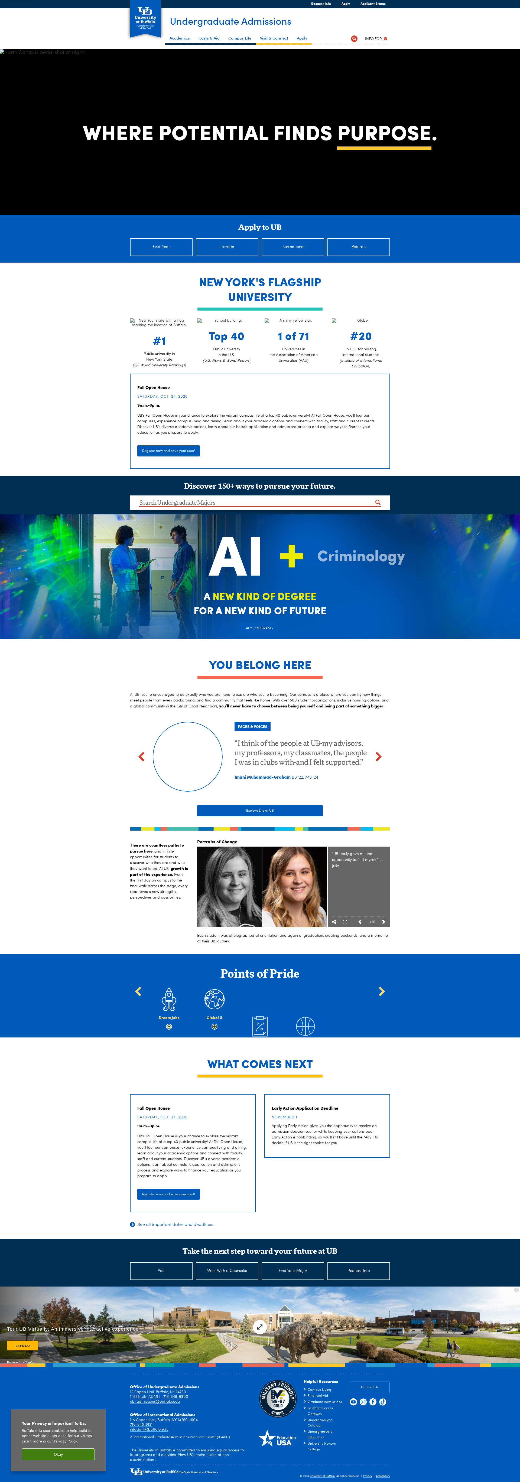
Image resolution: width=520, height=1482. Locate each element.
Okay (58, 1454)
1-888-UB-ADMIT (145, 1397)
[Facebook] (372, 1402)
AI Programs (259, 628)
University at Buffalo (322, 1476)
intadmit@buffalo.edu (149, 1429)
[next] (378, 757)
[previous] (141, 757)
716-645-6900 (175, 1397)
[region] (58, 1440)
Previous (359, 921)
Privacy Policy (65, 1441)
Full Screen (345, 921)
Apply (343, 3)
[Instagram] (363, 1402)
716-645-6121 (141, 1424)
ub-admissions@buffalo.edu (155, 1401)
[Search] (354, 38)
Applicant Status (373, 3)
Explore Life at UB (260, 810)
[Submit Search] (378, 502)
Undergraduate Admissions (230, 20)
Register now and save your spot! (168, 451)
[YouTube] (353, 1402)
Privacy (367, 1476)
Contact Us (370, 1387)
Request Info (321, 3)
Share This (334, 921)
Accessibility (383, 1476)
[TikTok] (382, 1402)
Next (383, 921)
